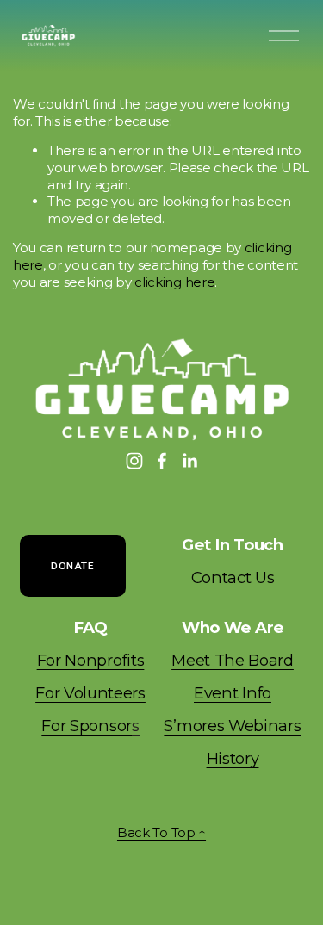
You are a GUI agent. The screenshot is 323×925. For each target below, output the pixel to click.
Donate (73, 566)
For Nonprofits (91, 660)
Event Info (232, 693)
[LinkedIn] (189, 460)
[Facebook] (162, 460)
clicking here (174, 282)
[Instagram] (134, 460)
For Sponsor (90, 726)
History (233, 758)
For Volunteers (90, 693)
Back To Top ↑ (161, 832)
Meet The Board (232, 660)
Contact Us (233, 577)
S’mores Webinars (232, 726)
